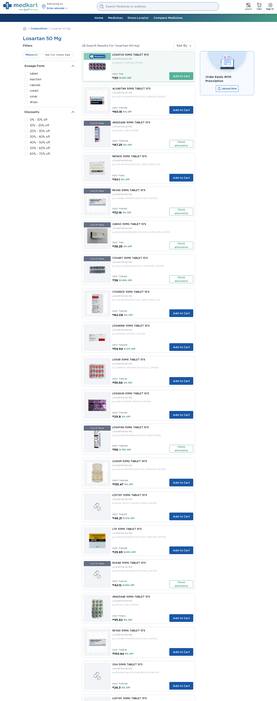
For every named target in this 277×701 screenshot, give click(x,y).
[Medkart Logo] (20, 6)
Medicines (115, 17)
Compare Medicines (168, 17)
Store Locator (138, 17)
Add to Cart (181, 76)
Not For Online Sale (57, 54)
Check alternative (181, 143)
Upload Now (229, 88)
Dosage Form (35, 66)
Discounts (32, 112)
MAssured (32, 54)
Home (98, 17)
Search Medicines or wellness (126, 6)
